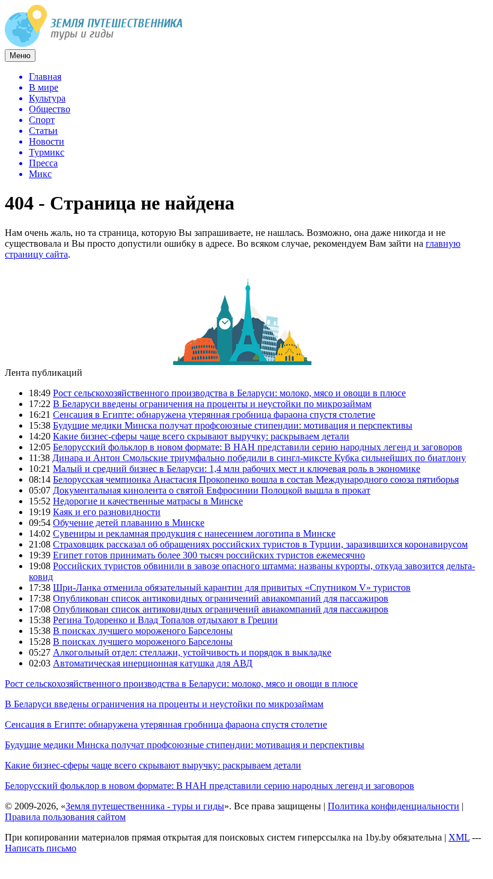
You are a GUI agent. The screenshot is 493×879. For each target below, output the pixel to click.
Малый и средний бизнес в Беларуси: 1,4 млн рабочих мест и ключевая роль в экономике (236, 469)
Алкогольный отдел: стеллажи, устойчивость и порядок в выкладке (192, 652)
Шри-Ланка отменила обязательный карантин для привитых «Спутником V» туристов (232, 587)
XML (459, 837)
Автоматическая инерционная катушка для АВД (153, 663)
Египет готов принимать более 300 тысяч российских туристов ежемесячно (209, 555)
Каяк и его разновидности (107, 512)
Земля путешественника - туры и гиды (145, 806)
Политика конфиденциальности (393, 806)
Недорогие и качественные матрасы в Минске (148, 501)
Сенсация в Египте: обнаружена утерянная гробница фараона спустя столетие (214, 414)
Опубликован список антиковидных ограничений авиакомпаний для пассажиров (220, 598)
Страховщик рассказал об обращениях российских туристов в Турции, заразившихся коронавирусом (260, 544)
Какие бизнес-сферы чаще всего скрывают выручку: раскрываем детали (201, 436)
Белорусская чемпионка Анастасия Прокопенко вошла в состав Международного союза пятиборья (256, 479)
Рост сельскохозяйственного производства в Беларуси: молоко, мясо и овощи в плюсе (229, 393)
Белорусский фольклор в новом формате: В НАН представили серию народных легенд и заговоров (257, 447)
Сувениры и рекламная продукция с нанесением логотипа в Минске (194, 533)
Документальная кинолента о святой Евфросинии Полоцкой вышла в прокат (211, 490)
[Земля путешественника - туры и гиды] (94, 43)
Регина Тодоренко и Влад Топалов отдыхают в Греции (165, 620)
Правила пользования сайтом (65, 817)
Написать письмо (40, 848)
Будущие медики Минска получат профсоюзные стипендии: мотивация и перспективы (232, 425)
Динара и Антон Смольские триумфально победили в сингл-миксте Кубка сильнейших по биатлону (259, 458)
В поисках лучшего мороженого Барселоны (143, 631)
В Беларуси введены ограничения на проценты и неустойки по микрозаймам (212, 404)
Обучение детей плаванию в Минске (128, 523)
